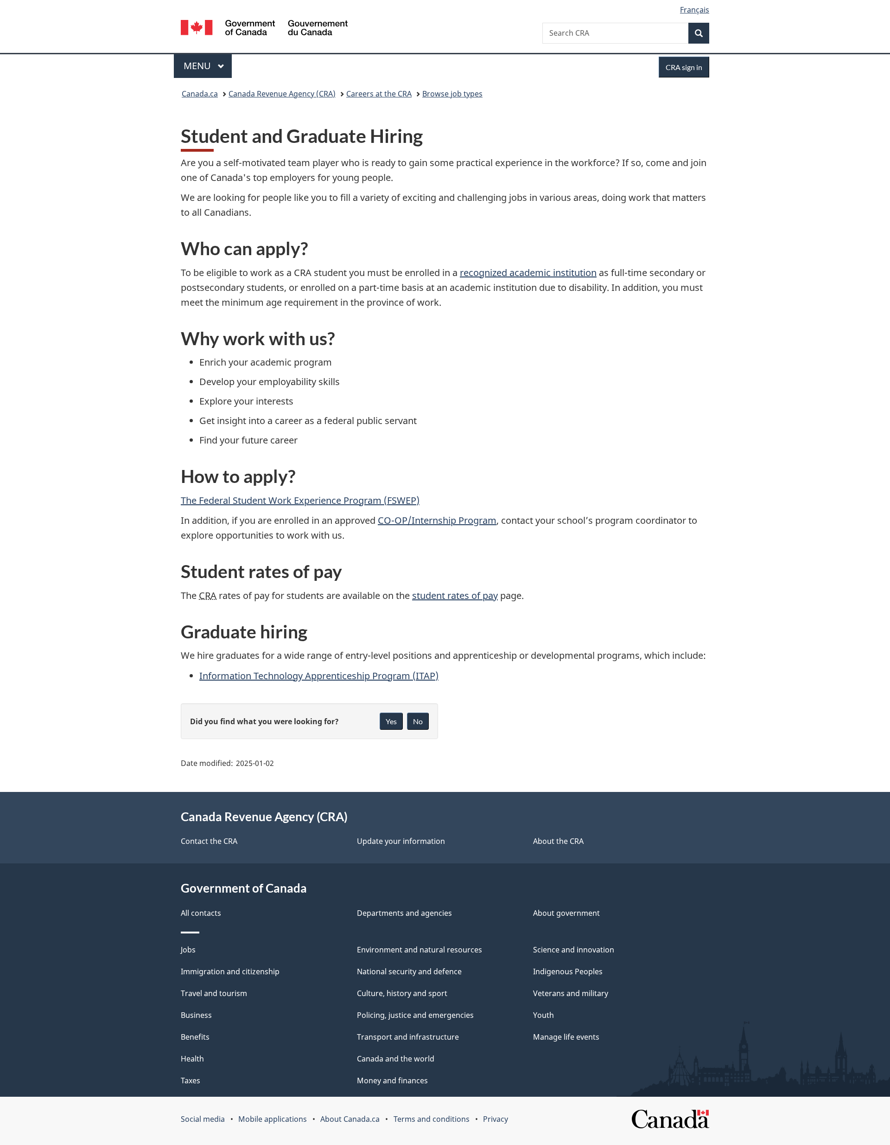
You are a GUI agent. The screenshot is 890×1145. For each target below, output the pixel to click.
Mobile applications (272, 1119)
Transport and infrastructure (408, 1037)
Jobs (188, 950)
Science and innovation (573, 950)
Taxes (190, 1080)
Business (196, 1015)
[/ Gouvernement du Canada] (264, 29)
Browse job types (452, 94)
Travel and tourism (214, 993)
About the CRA (558, 841)
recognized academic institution (528, 272)
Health (192, 1059)
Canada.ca (200, 94)
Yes (391, 721)
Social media (203, 1119)
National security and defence (409, 971)
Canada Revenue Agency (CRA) (282, 94)
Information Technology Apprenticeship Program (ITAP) (319, 675)
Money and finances (392, 1080)
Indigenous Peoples (568, 971)
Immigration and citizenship (230, 971)
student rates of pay (455, 595)
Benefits (195, 1037)
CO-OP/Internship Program (437, 520)
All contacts (201, 913)
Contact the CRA (209, 841)
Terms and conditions (432, 1119)
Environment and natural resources (419, 950)
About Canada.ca (350, 1119)
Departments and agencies (404, 913)
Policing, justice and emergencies (415, 1015)
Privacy (495, 1119)
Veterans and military (570, 993)
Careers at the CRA (379, 94)
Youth (543, 1015)
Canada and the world (395, 1059)
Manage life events (566, 1037)
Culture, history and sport (402, 993)
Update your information (401, 841)
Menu (198, 65)
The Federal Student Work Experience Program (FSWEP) (300, 500)
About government (566, 913)
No (418, 721)
